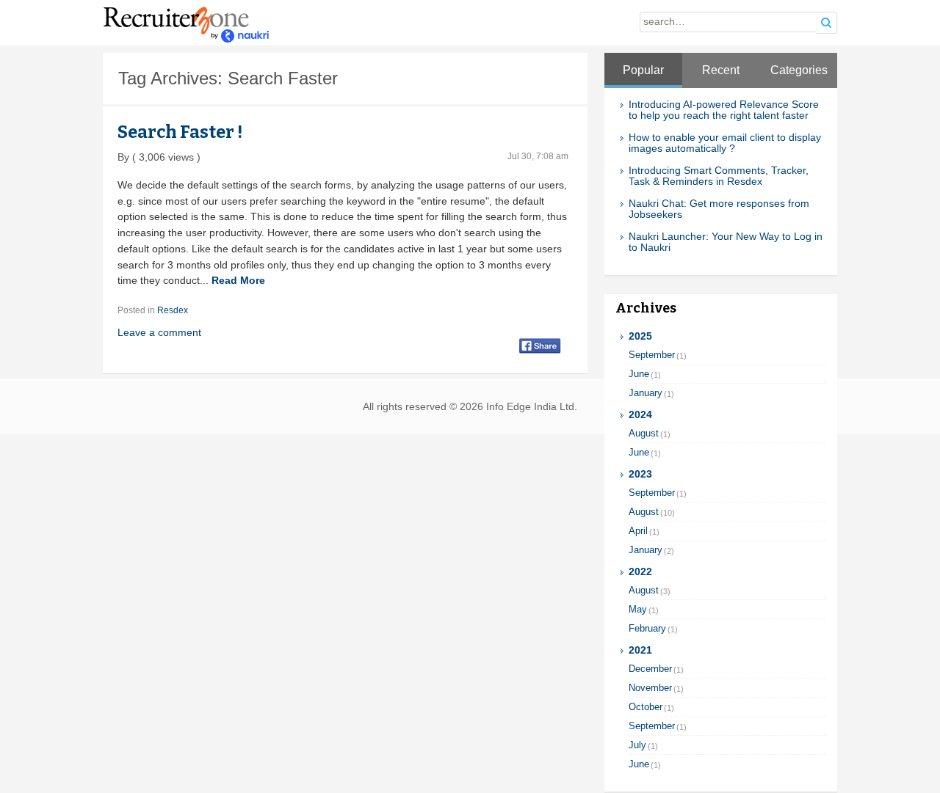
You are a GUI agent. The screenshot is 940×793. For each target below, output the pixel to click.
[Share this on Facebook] (540, 345)
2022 (640, 571)
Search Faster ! (180, 132)
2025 (640, 336)
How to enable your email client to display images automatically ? (725, 143)
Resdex (172, 310)
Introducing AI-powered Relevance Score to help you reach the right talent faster (724, 110)
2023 (640, 474)
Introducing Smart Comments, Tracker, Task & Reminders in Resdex (719, 176)
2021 (640, 650)
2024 (640, 414)
